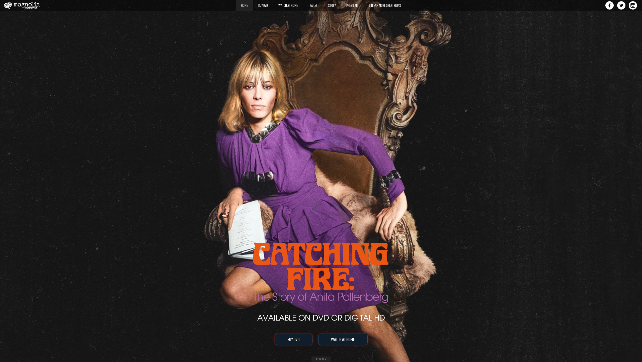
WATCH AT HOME (343, 339)
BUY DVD (293, 339)
